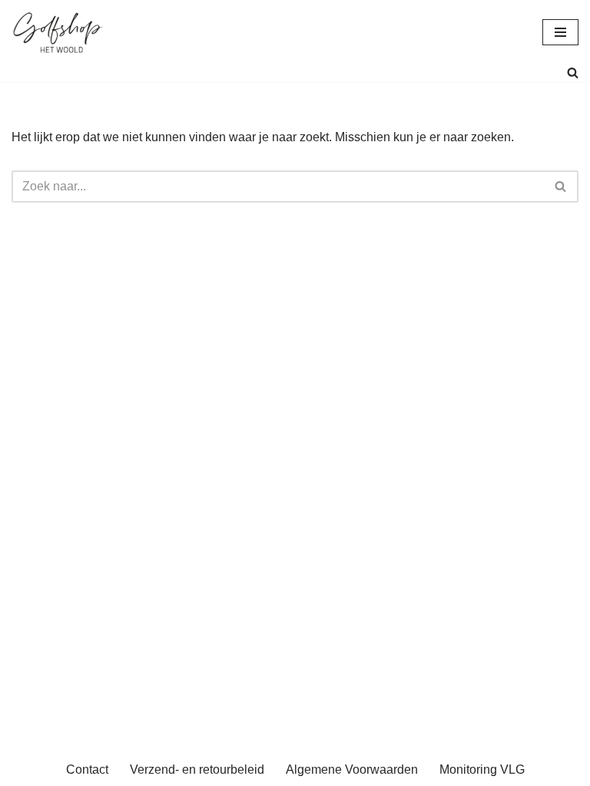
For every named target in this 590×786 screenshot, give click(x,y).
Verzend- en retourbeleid (197, 769)
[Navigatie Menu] (560, 32)
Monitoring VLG (482, 769)
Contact (87, 769)
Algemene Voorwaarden (352, 769)
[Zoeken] (572, 72)
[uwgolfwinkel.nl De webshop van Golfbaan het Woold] (58, 32)
